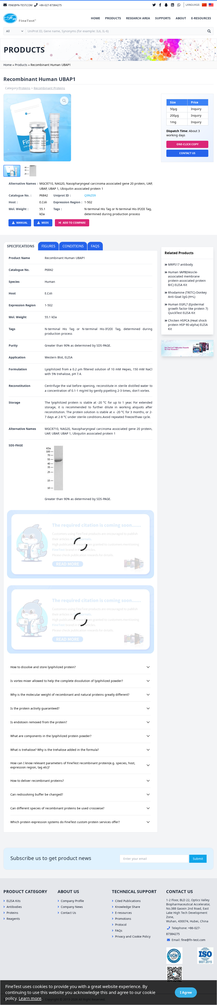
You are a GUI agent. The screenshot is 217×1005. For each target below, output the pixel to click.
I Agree (186, 992)
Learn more (30, 998)
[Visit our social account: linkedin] (172, 5)
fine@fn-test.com (193, 940)
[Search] (209, 31)
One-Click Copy (187, 144)
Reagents (13, 919)
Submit (198, 859)
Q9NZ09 (90, 195)
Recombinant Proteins (49, 88)
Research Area (138, 18)
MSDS (45, 222)
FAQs (118, 930)
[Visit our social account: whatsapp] (178, 5)
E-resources (201, 18)
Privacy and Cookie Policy (132, 936)
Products (113, 18)
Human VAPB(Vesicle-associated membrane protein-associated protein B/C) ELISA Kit (187, 278)
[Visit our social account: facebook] (160, 5)
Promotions (123, 919)
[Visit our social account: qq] (166, 5)
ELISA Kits (14, 901)
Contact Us (187, 153)
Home (95, 18)
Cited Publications (128, 901)
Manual (22, 222)
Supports (163, 18)
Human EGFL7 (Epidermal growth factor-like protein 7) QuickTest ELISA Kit (188, 308)
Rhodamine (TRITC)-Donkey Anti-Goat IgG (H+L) (187, 294)
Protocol (121, 925)
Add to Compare (74, 222)
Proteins (24, 88)
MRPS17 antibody (180, 264)
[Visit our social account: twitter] (154, 5)
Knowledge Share (127, 907)
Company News (72, 907)
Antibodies (14, 907)
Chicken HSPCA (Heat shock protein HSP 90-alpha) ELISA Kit (188, 324)
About (181, 18)
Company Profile (72, 901)
